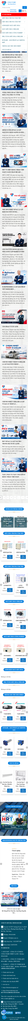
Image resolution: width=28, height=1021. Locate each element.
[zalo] (4, 1011)
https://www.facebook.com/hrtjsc (13, 1002)
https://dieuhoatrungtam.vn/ (10, 987)
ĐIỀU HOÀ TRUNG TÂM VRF (20, 521)
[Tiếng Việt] (23, 11)
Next (27, 521)
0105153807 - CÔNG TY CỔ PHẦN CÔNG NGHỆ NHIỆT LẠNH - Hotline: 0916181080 (12, 954)
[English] (26, 11)
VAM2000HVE (21, 714)
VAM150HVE (7, 714)
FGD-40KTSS (20, 749)
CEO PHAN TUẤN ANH (10, 326)
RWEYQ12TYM (20, 552)
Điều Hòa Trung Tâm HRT (10, 1008)
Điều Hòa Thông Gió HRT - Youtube (13, 1004)
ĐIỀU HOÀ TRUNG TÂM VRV (7, 521)
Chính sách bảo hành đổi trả (10, 978)
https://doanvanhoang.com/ (10, 990)
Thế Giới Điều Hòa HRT (10, 1006)
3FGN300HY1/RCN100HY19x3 (10, 655)
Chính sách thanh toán (9, 975)
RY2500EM (7, 749)
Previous (1, 521)
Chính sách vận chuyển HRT (11, 981)
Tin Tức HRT (16, 909)
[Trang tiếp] (23, 497)
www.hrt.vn (6, 984)
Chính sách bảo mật (8, 972)
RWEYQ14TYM (7, 552)
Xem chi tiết (9, 557)
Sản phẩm (7, 14)
